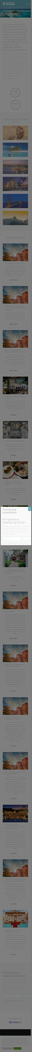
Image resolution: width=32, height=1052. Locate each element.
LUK (30, 508)
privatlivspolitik (24, 542)
